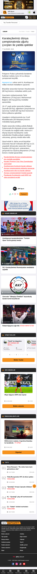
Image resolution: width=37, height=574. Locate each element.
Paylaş (23, 194)
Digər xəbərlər (26, 572)
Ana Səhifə (22, 31)
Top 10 (21, 542)
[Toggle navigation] (34, 17)
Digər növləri (23, 536)
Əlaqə (21, 550)
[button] (9, 354)
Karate (28, 31)
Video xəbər (33, 572)
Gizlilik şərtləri (24, 545)
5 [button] (20, 354)
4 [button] (18, 354)
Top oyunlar (4, 536)
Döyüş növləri (5, 539)
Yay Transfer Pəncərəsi (10, 22)
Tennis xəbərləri (5, 547)
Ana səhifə (3, 572)
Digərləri (18, 452)
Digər (2, 550)
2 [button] (14, 354)
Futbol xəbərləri (5, 545)
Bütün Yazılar (18, 360)
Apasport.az (7, 82)
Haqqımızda (23, 547)
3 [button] (16, 354)
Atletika (22, 534)
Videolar (22, 539)
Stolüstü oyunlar (5, 542)
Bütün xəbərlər (18, 406)
